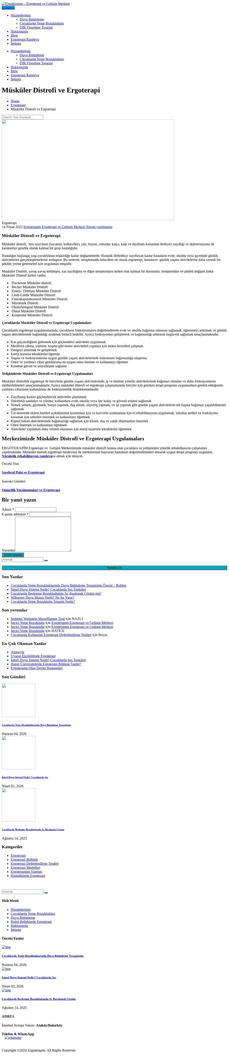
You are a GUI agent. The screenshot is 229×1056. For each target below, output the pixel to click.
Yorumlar (8, 550)
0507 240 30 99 (13, 1043)
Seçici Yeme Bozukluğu (28, 623)
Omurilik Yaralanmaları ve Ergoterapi (31, 490)
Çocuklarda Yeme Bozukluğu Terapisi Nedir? (43, 601)
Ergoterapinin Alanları (26, 871)
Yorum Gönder (13, 554)
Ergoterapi (18, 855)
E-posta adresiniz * (15, 514)
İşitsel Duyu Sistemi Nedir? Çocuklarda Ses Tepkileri (48, 589)
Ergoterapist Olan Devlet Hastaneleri (37, 668)
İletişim (16, 43)
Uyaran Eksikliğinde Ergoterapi (33, 656)
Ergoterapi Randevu (25, 39)
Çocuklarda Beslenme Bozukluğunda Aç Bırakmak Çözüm (33, 829)
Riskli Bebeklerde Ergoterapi (31, 922)
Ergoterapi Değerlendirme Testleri (35, 863)
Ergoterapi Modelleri (25, 867)
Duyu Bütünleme (32, 19)
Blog (14, 35)
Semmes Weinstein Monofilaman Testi (38, 619)
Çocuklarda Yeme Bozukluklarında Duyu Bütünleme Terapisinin (36, 725)
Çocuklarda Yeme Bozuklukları (42, 23)
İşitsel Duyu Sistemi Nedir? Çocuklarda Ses (25, 777)
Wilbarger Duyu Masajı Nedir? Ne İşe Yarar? (42, 597)
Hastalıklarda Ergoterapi (28, 876)
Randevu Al (114, 567)
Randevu (8, 8)
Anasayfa (17, 652)
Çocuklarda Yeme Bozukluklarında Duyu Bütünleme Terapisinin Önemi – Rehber (68, 585)
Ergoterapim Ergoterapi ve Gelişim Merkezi (54, 227)
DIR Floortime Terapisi (36, 27)
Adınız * (8, 509)
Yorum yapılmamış (99, 227)
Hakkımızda (19, 31)
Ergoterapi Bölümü (24, 859)
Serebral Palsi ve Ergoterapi (23, 472)
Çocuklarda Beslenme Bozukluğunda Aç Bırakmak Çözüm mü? (56, 593)
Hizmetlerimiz (21, 15)
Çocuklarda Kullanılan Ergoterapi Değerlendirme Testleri (51, 635)
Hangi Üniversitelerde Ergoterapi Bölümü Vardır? (46, 664)
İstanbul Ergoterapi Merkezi (21, 887)
